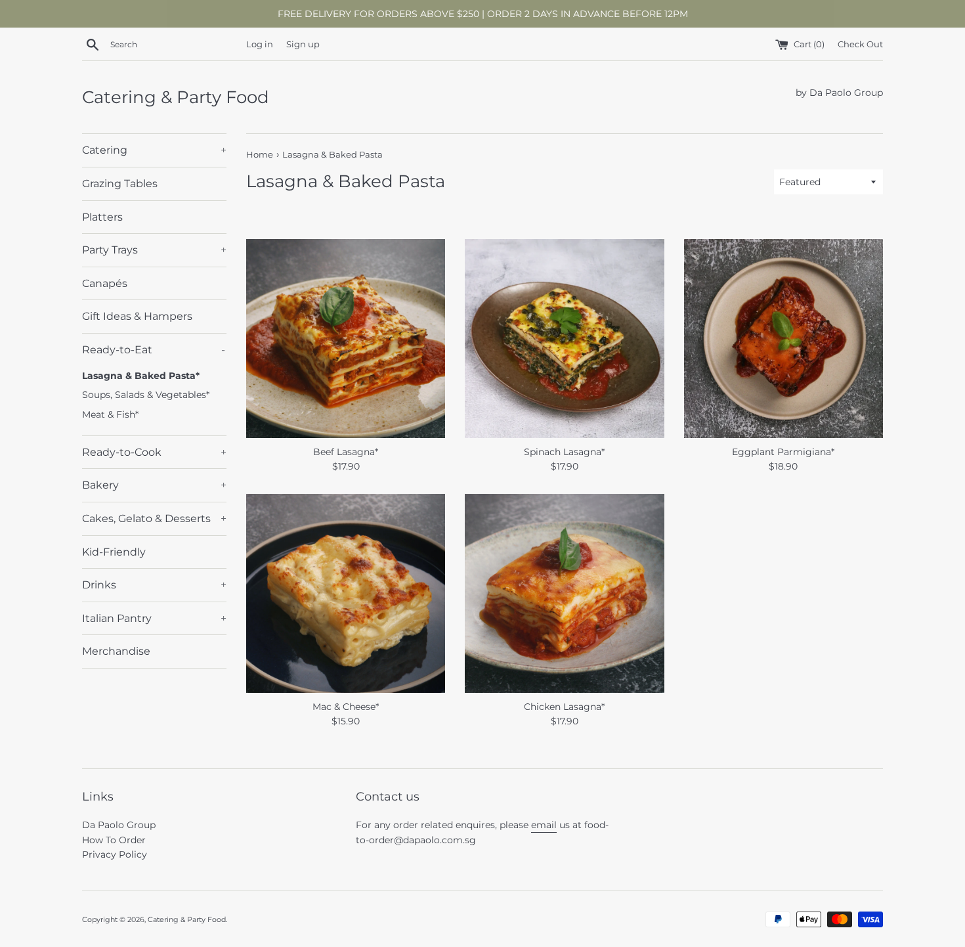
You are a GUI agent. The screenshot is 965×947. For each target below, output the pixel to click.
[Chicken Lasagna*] (564, 593)
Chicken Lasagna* (564, 707)
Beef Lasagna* (345, 452)
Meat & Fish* (110, 414)
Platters (102, 217)
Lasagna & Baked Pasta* (141, 375)
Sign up (303, 44)
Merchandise (116, 651)
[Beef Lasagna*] (345, 338)
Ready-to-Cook (154, 452)
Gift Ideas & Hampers (137, 316)
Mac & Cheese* (345, 707)
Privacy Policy (114, 854)
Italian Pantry (154, 618)
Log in (259, 44)
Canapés (104, 283)
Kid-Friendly (114, 552)
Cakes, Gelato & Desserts (154, 518)
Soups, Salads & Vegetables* (145, 394)
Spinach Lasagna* (564, 452)
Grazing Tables (120, 183)
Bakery (154, 485)
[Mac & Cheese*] (345, 593)
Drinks (154, 585)
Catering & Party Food (175, 97)
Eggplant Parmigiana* (783, 452)
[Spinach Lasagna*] (564, 338)
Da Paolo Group (119, 825)
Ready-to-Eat (153, 349)
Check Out (860, 44)
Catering (154, 150)
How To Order (114, 840)
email (544, 825)
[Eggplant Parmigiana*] (783, 338)
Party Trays (154, 250)
